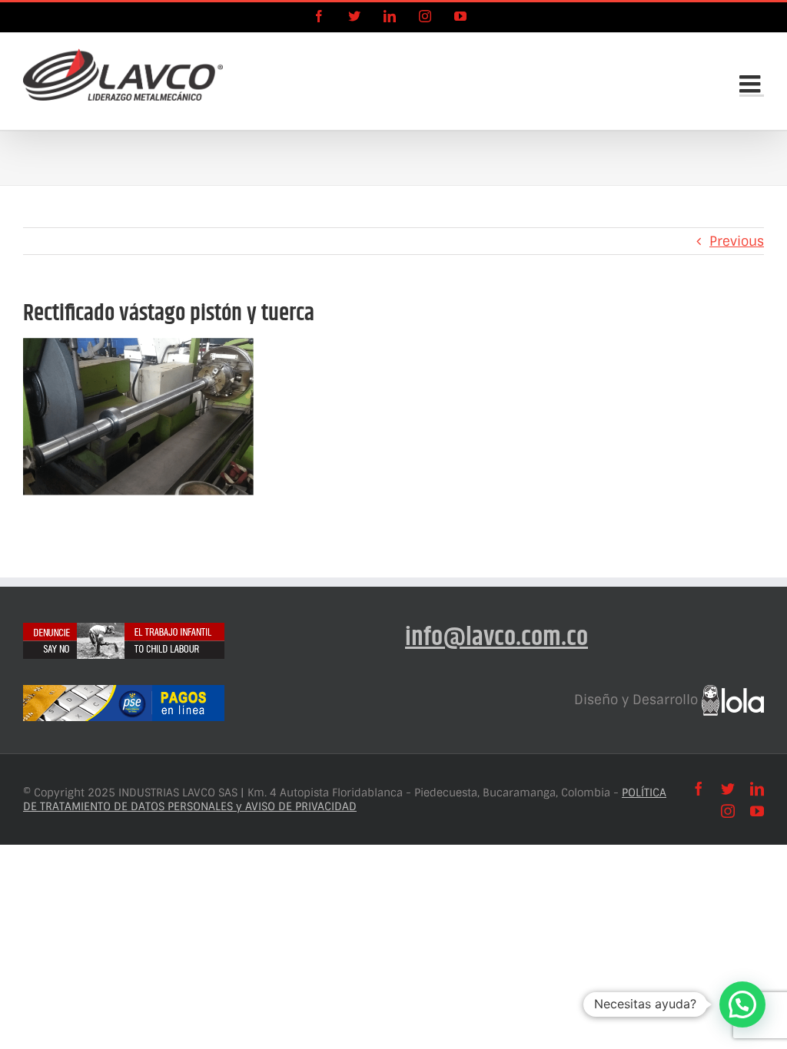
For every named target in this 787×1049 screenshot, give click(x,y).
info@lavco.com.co (496, 637)
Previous (736, 241)
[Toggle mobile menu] (751, 83)
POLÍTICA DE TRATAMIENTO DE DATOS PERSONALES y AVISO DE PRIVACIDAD (344, 799)
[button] (742, 1004)
